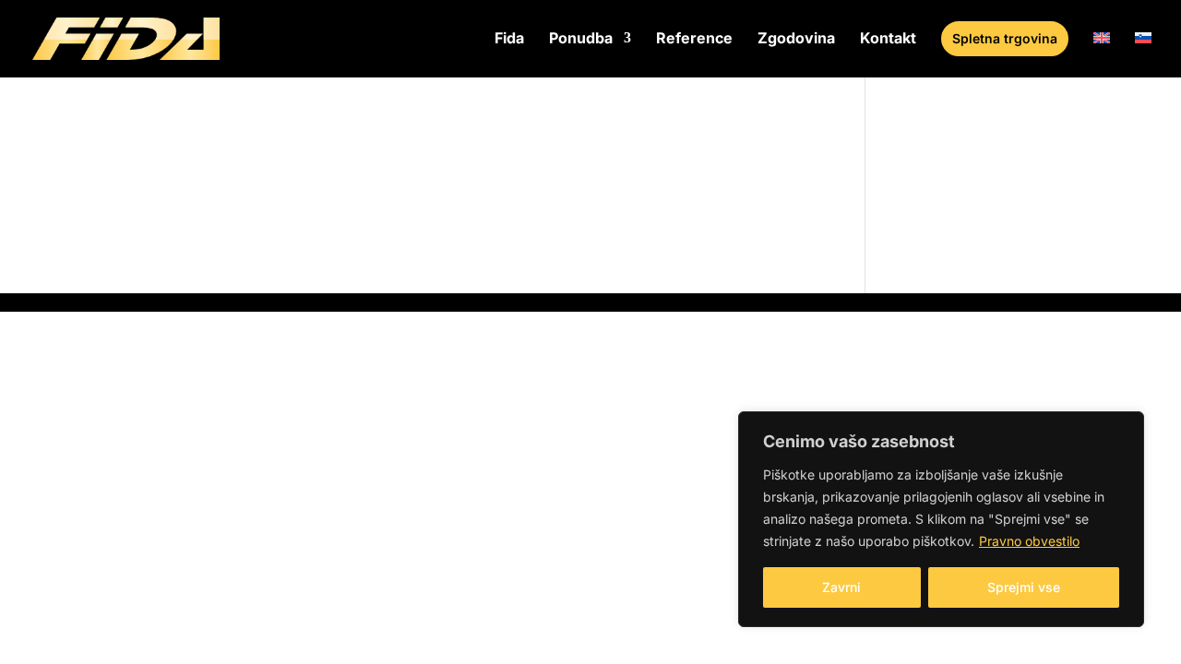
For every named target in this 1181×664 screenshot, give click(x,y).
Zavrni (841, 587)
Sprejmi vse (1023, 587)
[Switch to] (1101, 53)
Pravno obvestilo (1029, 541)
